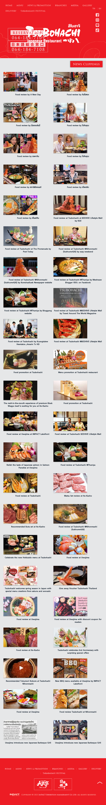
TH (94, 8)
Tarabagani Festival (33, 11)
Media (74, 5)
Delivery (11, 11)
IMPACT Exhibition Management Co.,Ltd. (58, 795)
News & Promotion (39, 5)
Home (9, 5)
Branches (61, 5)
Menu (20, 5)
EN (100, 8)
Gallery (87, 5)
